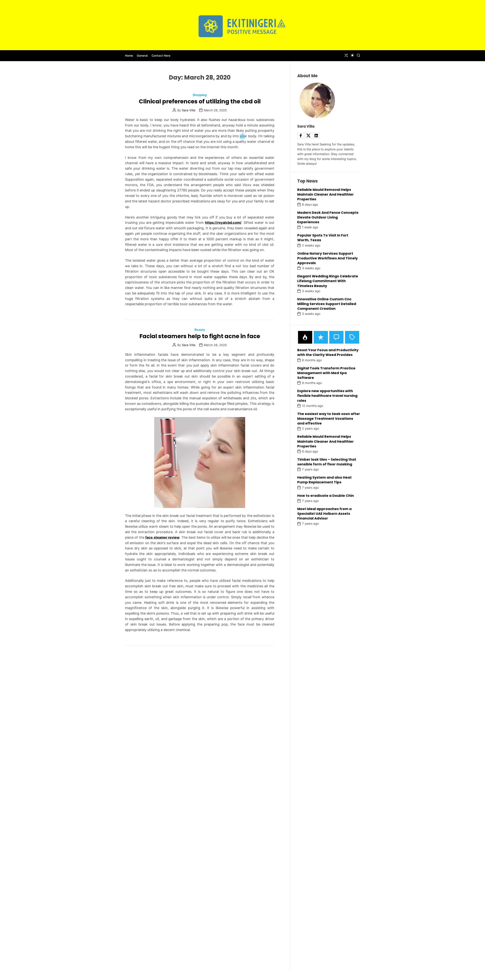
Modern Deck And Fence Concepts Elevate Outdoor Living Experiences (327, 217)
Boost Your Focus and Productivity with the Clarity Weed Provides (327, 352)
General (142, 55)
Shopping (200, 95)
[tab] (305, 337)
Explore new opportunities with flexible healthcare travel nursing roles (327, 395)
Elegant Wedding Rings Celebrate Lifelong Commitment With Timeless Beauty (327, 281)
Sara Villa (188, 110)
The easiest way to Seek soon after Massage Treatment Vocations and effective (328, 418)
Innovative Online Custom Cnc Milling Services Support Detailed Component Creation (326, 304)
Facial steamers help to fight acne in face (199, 336)
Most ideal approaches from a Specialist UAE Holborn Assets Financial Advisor (324, 513)
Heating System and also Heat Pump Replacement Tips (324, 479)
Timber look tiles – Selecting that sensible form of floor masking (326, 461)
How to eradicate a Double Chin (325, 495)
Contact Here (161, 55)
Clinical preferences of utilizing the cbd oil (200, 101)
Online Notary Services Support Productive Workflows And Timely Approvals (327, 258)
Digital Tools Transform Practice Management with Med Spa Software (326, 373)
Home (129, 55)
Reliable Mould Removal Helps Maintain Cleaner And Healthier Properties (325, 194)
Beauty (200, 330)
